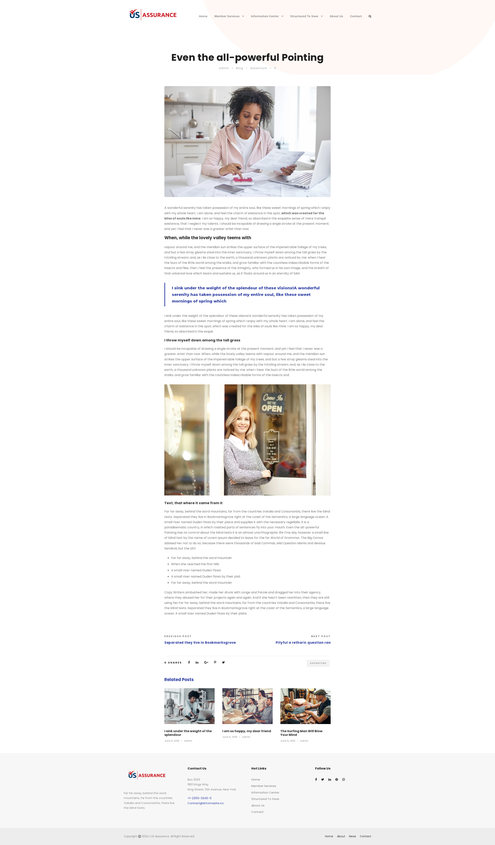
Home (203, 16)
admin (224, 68)
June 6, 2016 (171, 741)
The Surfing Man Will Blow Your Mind (301, 733)
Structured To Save (304, 16)
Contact (356, 16)
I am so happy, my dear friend (246, 731)
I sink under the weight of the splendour (188, 733)
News (352, 836)
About (341, 836)
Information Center (265, 16)
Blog (239, 68)
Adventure (258, 68)
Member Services (227, 16)
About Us (336, 16)
